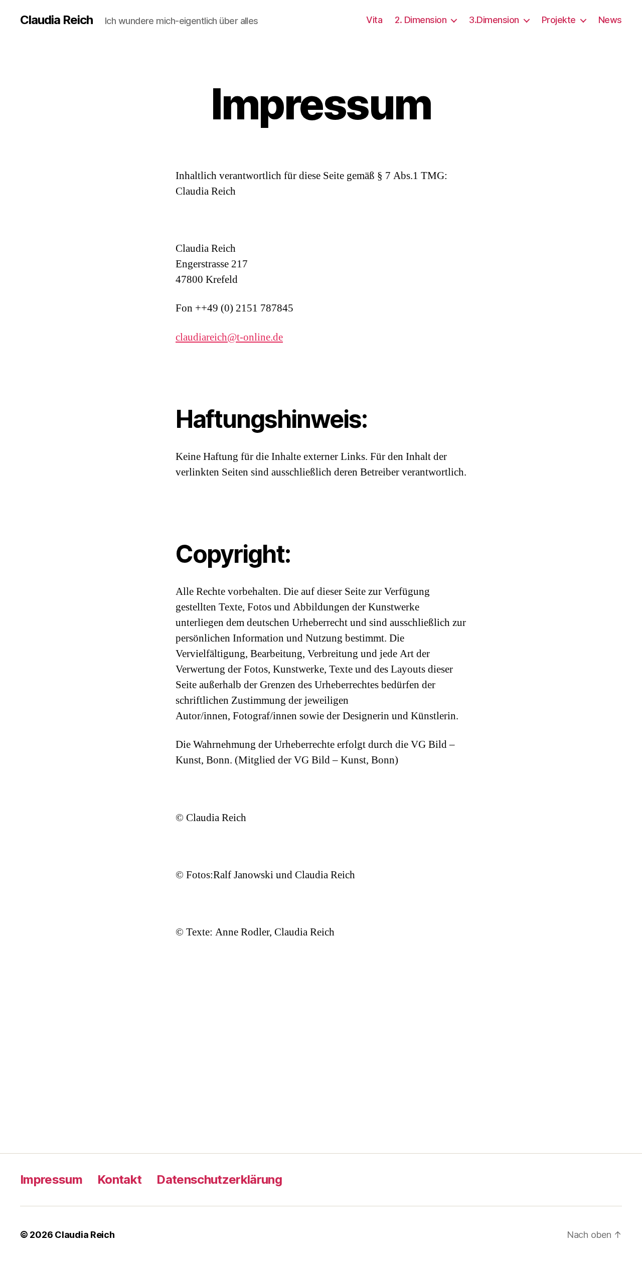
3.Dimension (494, 20)
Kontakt (119, 1179)
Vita (374, 20)
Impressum (51, 1179)
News (610, 20)
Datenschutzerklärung (219, 1179)
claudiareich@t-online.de (229, 337)
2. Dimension (420, 20)
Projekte (559, 20)
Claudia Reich (56, 20)
